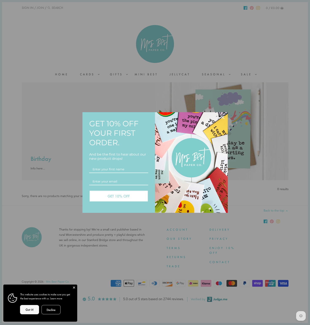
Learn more (56, 298)
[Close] (74, 288)
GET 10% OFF (119, 196)
